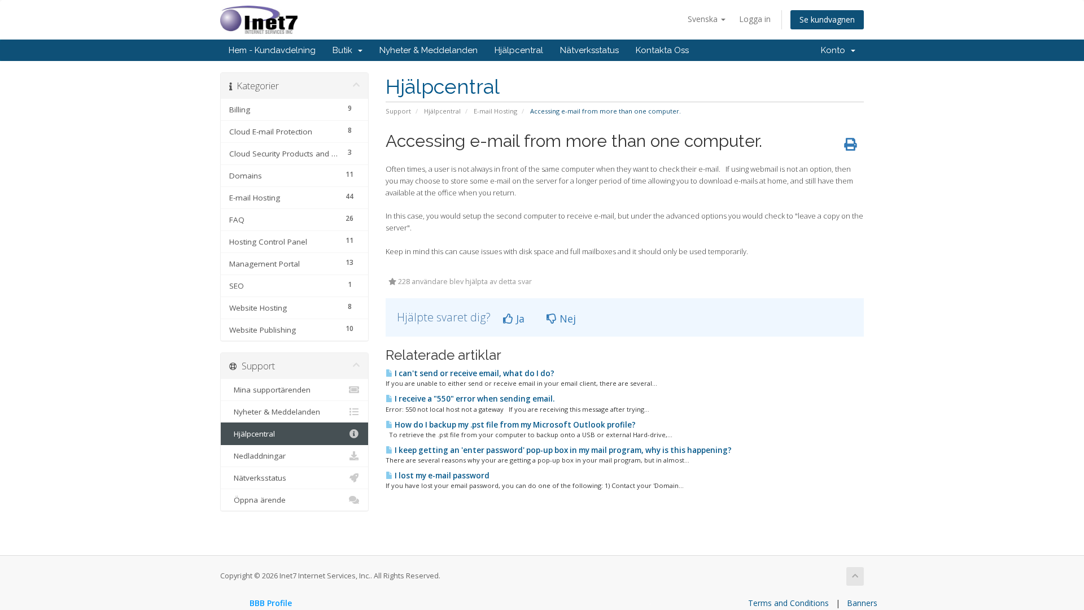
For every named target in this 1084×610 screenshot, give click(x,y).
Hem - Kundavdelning (272, 50)
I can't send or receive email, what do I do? (473, 373)
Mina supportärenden (270, 390)
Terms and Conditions (788, 603)
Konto (835, 50)
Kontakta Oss (662, 50)
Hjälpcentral (519, 50)
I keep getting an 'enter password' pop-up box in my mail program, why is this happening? (562, 450)
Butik (345, 50)
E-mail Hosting (495, 111)
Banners (862, 603)
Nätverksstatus (589, 50)
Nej (566, 318)
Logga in (755, 19)
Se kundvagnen (827, 19)
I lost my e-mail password (441, 475)
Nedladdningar (257, 456)
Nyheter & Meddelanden (428, 50)
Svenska (704, 19)
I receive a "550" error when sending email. (473, 399)
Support (398, 111)
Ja (518, 318)
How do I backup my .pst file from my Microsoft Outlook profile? (514, 425)
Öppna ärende (257, 500)
